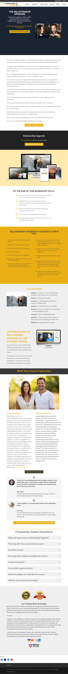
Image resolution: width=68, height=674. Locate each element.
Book (57, 4)
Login (64, 4)
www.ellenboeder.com (22, 467)
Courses (34, 4)
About (27, 4)
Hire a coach (44, 4)
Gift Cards (9, 665)
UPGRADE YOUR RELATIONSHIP (20, 31)
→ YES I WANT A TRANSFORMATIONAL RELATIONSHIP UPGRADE (34, 522)
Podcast (52, 4)
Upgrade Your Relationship (34, 125)
